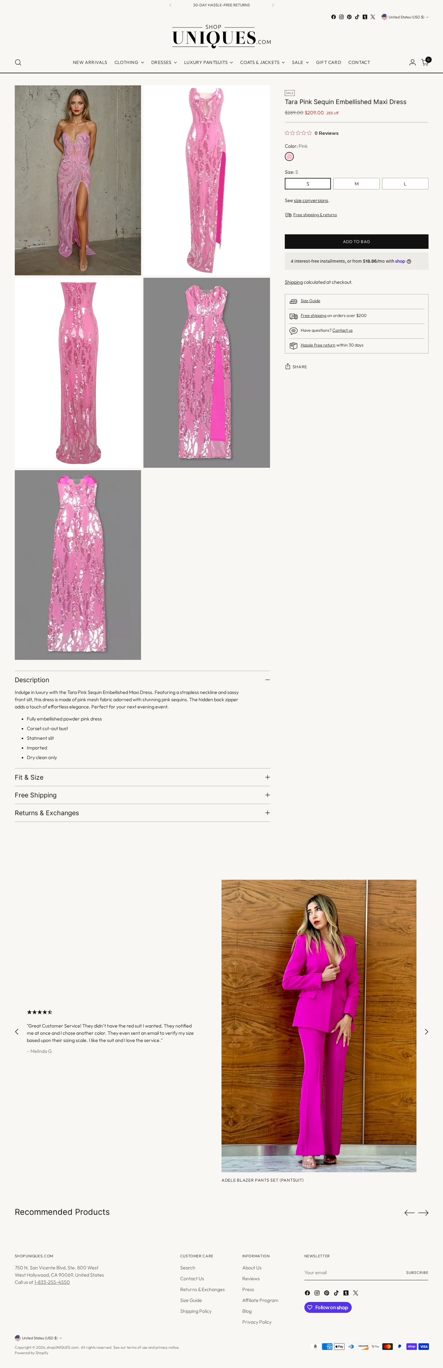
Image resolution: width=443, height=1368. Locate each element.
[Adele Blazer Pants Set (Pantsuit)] (319, 1026)
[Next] (272, 5)
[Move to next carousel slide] (426, 1031)
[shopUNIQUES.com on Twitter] (372, 17)
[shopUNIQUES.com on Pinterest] (349, 17)
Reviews (251, 1278)
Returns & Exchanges (202, 1289)
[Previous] (170, 5)
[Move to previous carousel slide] (16, 1031)
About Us (252, 1268)
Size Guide (310, 300)
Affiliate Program (260, 1300)
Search (187, 1268)
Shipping (294, 282)
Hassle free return (318, 345)
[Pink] (289, 156)
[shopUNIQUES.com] (221, 36)
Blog (247, 1311)
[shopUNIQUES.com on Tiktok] (357, 17)
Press (248, 1289)
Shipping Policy (196, 1311)
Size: (291, 172)
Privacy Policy (257, 1322)
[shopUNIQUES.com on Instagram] (341, 17)
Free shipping (313, 315)
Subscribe (417, 1272)
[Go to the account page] (413, 62)
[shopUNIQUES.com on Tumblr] (365, 17)
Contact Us (192, 1278)
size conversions (311, 200)
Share (300, 366)
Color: (296, 146)
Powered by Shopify (31, 1353)
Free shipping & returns (315, 214)
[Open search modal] (18, 62)
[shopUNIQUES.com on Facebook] (333, 17)
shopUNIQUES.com (63, 1347)
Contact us (342, 330)
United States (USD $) (406, 17)
